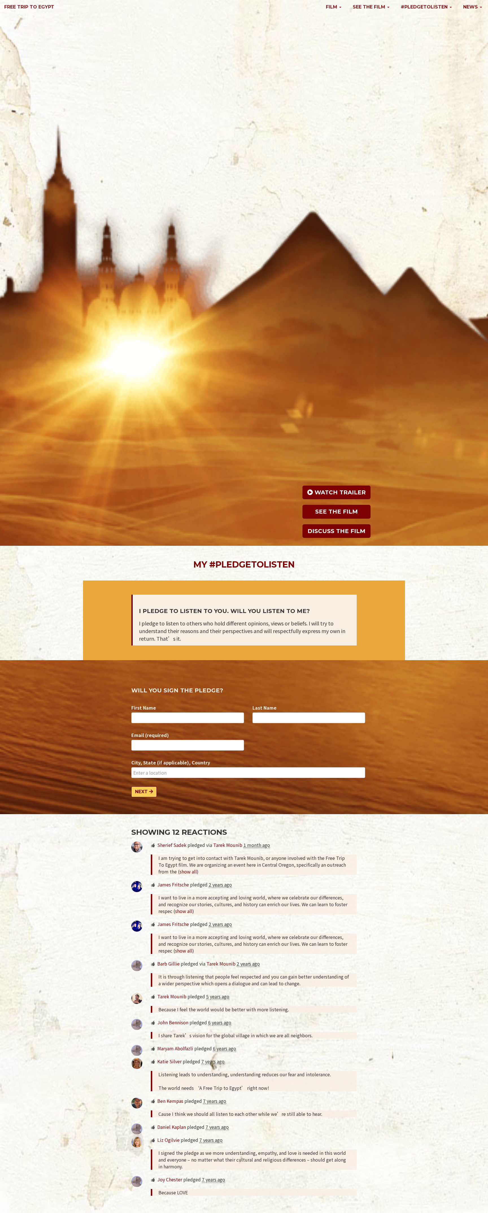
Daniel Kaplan (171, 1126)
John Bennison (172, 1022)
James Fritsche (173, 884)
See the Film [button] (370, 7)
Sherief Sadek (171, 845)
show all (188, 871)
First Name (143, 707)
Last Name (264, 707)
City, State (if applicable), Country (170, 762)
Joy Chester (169, 1179)
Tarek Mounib (227, 845)
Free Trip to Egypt (29, 7)
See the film (336, 511)
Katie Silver (169, 1061)
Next (142, 791)
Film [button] (332, 7)
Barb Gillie (168, 963)
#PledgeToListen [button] (425, 7)
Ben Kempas (170, 1100)
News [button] (471, 7)
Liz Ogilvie (168, 1139)
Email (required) (150, 735)
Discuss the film (336, 531)
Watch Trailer (339, 492)
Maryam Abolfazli (175, 1048)
